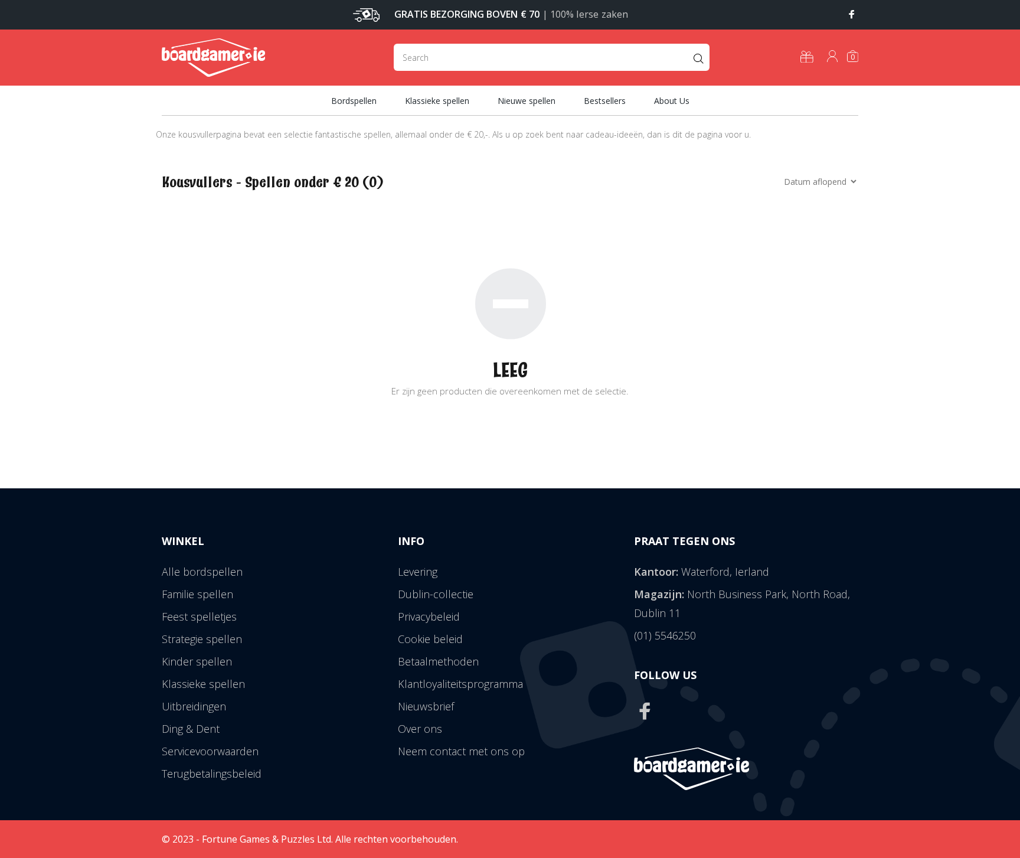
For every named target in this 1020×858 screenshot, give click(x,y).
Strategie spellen (202, 639)
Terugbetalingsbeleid (211, 773)
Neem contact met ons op (461, 751)
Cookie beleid (430, 639)
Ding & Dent (191, 729)
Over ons (420, 729)
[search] (552, 57)
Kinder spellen (197, 661)
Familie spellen (197, 594)
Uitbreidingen (194, 706)
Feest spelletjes (199, 616)
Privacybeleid (429, 616)
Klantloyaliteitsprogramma (460, 684)
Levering (417, 572)
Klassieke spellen (203, 684)
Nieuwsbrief (426, 706)
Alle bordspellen (202, 572)
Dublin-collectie (435, 594)
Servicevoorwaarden (210, 751)
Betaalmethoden (438, 661)
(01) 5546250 (665, 635)
